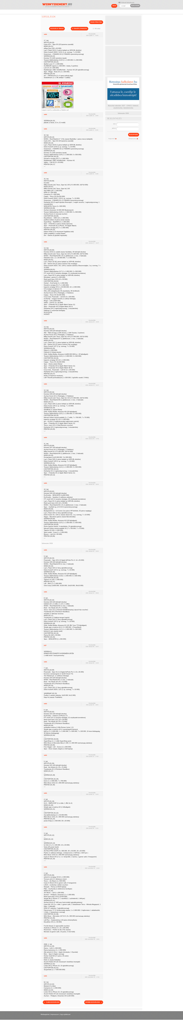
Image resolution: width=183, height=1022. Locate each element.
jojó (45, 645)
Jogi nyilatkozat (65, 1014)
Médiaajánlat (45, 1014)
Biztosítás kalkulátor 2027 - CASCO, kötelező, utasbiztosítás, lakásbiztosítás (123, 107)
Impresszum (55, 1014)
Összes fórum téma (96, 22)
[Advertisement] (123, 30)
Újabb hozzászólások (53, 1002)
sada (45, 34)
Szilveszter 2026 (47, 543)
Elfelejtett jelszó (132, 138)
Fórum (114, 5)
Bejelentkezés (133, 134)
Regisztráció (111, 138)
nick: (114, 124)
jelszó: (114, 128)
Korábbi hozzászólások (92, 1002)
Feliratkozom (135, 5)
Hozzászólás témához (57, 28)
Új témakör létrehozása (79, 28)
